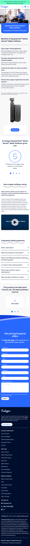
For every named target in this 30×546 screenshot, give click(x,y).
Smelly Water (4, 490)
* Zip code (4, 364)
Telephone (4, 370)
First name (5, 347)
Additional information (7, 381)
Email (3, 376)
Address (4, 359)
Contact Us (7, 503)
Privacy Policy (24, 394)
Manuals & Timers (6, 442)
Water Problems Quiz (6, 455)
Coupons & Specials (6, 472)
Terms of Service (6, 395)
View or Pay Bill (5, 433)
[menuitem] (25, 6)
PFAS (2, 482)
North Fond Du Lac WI (22, 516)
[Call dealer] (22, 7)
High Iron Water (5, 496)
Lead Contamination (6, 485)
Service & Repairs (5, 436)
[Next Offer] (28, 2)
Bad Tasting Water (6, 493)
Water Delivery (5, 463)
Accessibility (17, 543)
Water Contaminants (6, 479)
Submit (4, 398)
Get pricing (15, 130)
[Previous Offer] (2, 2)
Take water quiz (6, 424)
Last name (5, 353)
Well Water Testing (6, 458)
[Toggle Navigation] (27, 7)
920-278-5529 (9, 340)
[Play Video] (15, 222)
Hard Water (4, 488)
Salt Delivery (4, 466)
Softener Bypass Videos (7, 439)
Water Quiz (4, 460)
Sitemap (11, 543)
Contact (3, 445)
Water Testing (5, 452)
